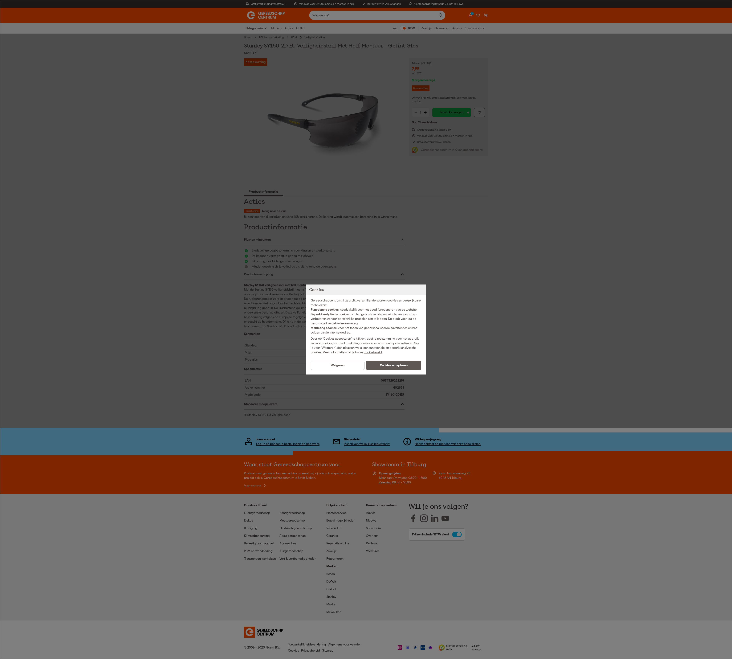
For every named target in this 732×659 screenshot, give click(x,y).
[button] (393, 365)
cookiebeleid (373, 352)
